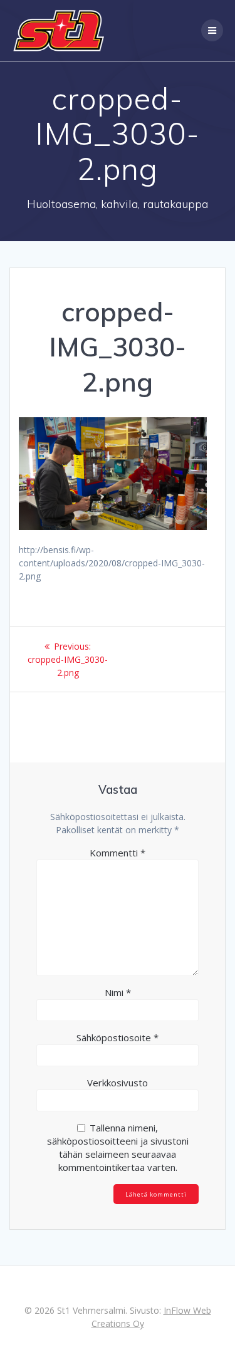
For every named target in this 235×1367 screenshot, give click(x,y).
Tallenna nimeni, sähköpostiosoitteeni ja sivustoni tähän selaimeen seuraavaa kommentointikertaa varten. (118, 1147)
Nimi (118, 992)
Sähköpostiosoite (117, 1037)
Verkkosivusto (117, 1082)
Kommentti (117, 852)
